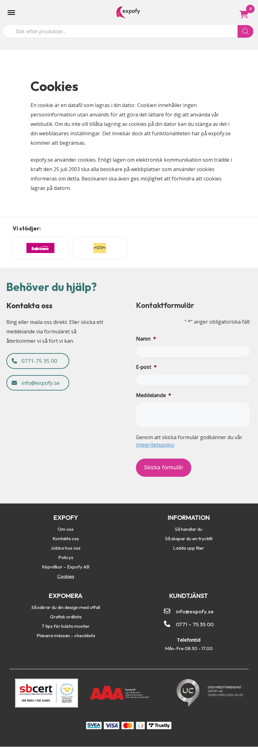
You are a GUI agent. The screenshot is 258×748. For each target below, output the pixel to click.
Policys (65, 557)
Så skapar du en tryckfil (188, 538)
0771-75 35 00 (38, 360)
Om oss (66, 529)
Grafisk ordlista (65, 616)
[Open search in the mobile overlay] (128, 30)
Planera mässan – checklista (65, 635)
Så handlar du (188, 529)
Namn (146, 338)
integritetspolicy (155, 444)
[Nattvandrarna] (99, 248)
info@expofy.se (39, 382)
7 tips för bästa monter (66, 626)
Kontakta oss (66, 538)
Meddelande (153, 395)
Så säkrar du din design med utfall (65, 607)
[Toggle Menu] (11, 12)
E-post (146, 366)
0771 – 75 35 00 (195, 624)
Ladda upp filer (188, 548)
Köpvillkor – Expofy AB (65, 566)
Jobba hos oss (66, 548)
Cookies (65, 576)
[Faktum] (40, 248)
